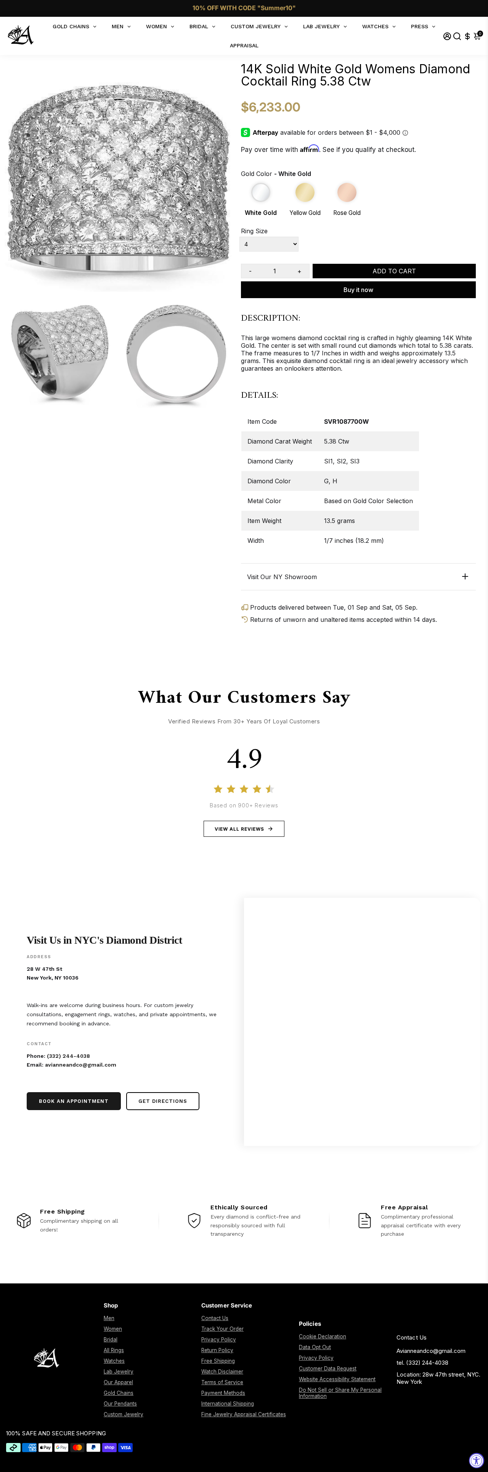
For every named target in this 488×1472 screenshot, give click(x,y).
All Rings (114, 1350)
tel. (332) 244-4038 (422, 1362)
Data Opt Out (315, 1347)
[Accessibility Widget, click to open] (476, 1460)
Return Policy (217, 1350)
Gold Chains (118, 1393)
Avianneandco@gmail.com (431, 1350)
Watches (114, 1361)
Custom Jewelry (123, 1414)
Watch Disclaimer (222, 1372)
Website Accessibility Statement (337, 1379)
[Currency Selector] (467, 36)
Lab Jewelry (118, 1372)
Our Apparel (118, 1382)
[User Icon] (447, 36)
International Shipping (227, 1404)
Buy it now (358, 290)
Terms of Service (222, 1382)
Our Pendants (120, 1404)
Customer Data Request (327, 1368)
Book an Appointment (74, 1101)
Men (109, 1318)
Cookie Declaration (322, 1336)
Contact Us (214, 1318)
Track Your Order (222, 1329)
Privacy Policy (218, 1339)
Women (113, 1329)
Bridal (110, 1339)
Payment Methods (223, 1393)
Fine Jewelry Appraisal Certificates (243, 1414)
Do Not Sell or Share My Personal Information (340, 1393)
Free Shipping (218, 1361)
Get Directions (162, 1101)
